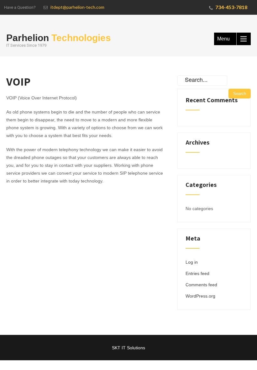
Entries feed (197, 273)
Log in (192, 262)
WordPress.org (200, 296)
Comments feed (201, 284)
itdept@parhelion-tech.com (77, 7)
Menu (223, 38)
